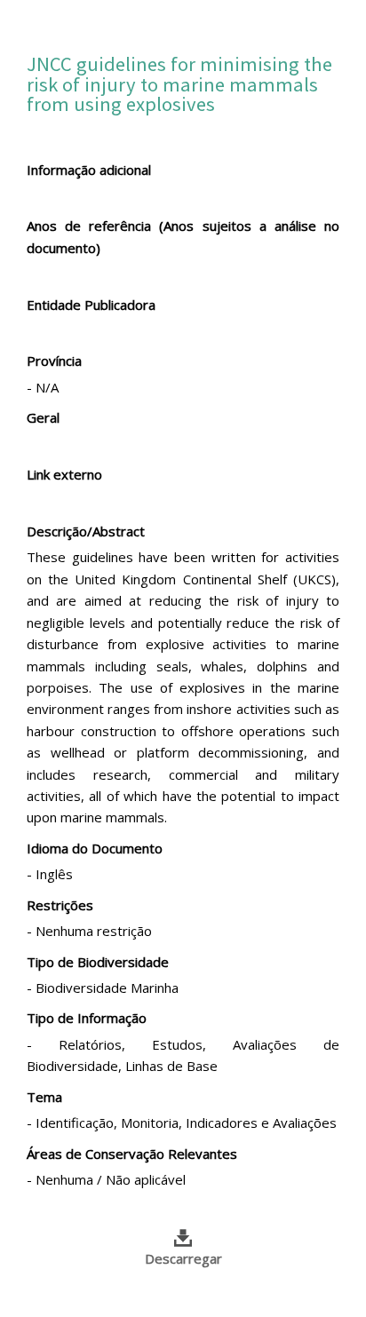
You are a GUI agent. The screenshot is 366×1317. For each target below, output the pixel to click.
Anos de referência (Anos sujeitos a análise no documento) (183, 236)
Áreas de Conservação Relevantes (132, 1153)
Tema (44, 1097)
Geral (43, 417)
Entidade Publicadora (91, 304)
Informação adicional (89, 170)
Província (54, 360)
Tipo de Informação (87, 1018)
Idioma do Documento (95, 848)
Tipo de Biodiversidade (98, 962)
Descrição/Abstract (86, 531)
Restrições (60, 905)
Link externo (64, 474)
